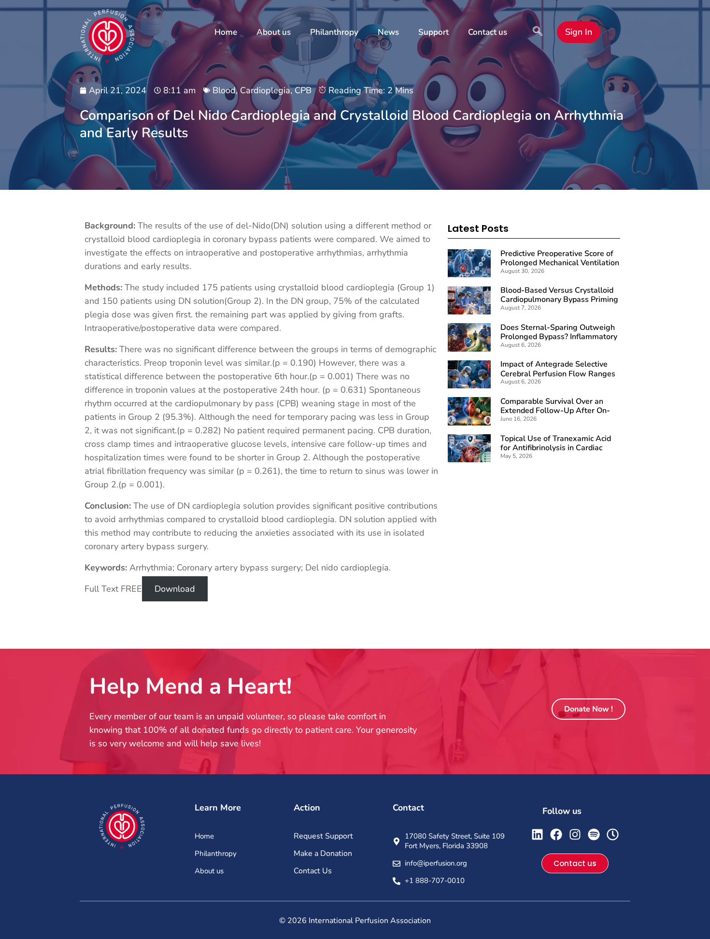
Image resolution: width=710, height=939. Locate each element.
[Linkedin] (537, 834)
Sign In (578, 32)
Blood (224, 90)
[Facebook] (556, 834)
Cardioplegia (265, 90)
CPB (303, 90)
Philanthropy (334, 32)
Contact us (487, 32)
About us (273, 32)
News (388, 32)
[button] (537, 32)
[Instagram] (575, 834)
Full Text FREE (113, 589)
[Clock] (612, 834)
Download (175, 589)
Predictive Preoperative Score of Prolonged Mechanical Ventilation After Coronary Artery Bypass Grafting (559, 267)
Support (433, 32)
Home (225, 32)
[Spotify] (593, 834)
